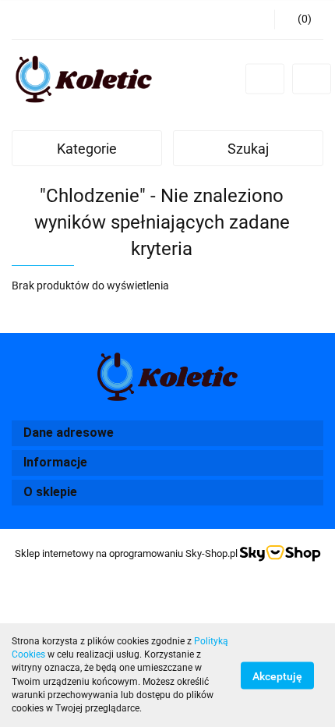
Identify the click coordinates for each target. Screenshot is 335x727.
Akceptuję (277, 675)
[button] (298, 19)
